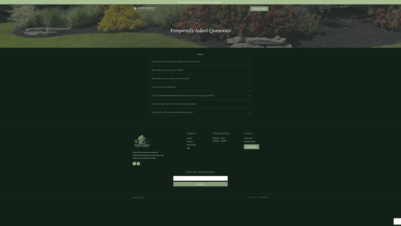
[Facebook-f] (134, 163)
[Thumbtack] (138, 163)
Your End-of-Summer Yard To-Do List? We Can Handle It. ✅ (200, 2)
